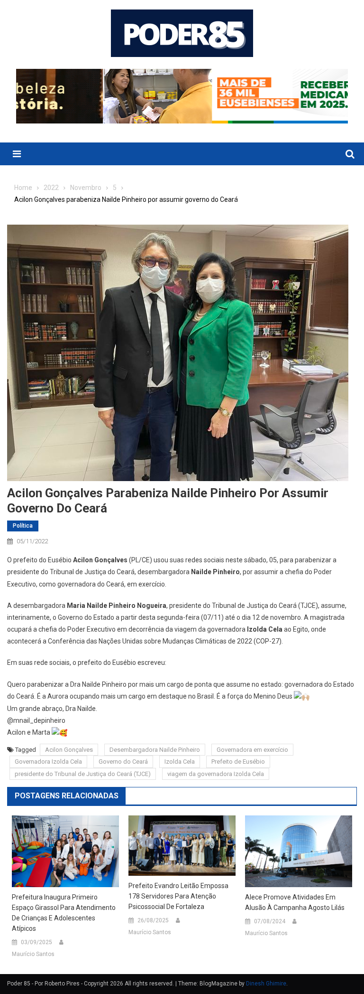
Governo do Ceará (123, 761)
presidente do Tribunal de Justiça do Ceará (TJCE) (83, 773)
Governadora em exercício (252, 749)
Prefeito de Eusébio (238, 761)
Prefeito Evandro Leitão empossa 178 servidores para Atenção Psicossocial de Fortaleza (178, 896)
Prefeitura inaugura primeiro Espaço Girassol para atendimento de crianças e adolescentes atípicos (64, 912)
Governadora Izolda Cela (48, 761)
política (23, 525)
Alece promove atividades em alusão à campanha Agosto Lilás (295, 902)
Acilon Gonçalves (69, 749)
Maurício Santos (33, 954)
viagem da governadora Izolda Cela (215, 773)
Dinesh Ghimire (266, 983)
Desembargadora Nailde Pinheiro (154, 749)
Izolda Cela (179, 761)
